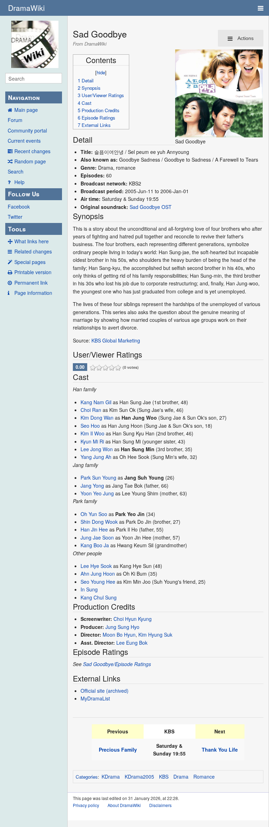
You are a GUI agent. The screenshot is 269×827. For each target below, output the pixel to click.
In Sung (89, 589)
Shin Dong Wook (99, 521)
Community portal (27, 130)
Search (15, 171)
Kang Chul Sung (99, 597)
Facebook (19, 206)
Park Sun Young (98, 477)
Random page (30, 161)
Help (19, 181)
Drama (180, 776)
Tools (17, 229)
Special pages (30, 261)
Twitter (15, 216)
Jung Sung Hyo (122, 626)
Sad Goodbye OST (151, 206)
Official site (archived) (105, 690)
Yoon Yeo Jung (97, 493)
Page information (33, 292)
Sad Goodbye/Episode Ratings (117, 663)
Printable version (32, 272)
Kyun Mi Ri (92, 441)
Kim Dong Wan (97, 417)
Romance (204, 776)
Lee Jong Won (97, 449)
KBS (163, 776)
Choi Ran (91, 409)
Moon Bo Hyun (119, 634)
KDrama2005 (139, 776)
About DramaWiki (124, 805)
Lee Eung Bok (131, 642)
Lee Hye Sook (96, 565)
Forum (15, 119)
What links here (31, 241)
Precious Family (118, 749)
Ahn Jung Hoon (98, 573)
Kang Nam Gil (96, 402)
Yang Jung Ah (96, 456)
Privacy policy (86, 805)
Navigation (24, 97)
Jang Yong (92, 485)
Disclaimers (160, 805)
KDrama (111, 776)
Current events (24, 140)
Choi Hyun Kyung (132, 618)
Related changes (33, 251)
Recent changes (32, 151)
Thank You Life (220, 749)
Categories (87, 776)
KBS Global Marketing (115, 340)
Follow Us (23, 194)
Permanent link (31, 282)
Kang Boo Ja (95, 545)
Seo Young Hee (98, 581)
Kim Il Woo (92, 433)
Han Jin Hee (94, 529)
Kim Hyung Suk (155, 634)
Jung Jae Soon (97, 537)
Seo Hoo (90, 425)
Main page (26, 109)
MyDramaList (95, 698)
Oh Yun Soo (94, 513)
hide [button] (101, 72)
